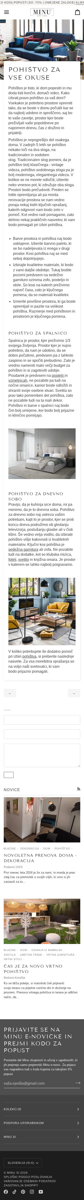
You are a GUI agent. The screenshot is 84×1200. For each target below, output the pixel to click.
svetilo (23, 560)
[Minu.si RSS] (78, 788)
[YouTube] (41, 1192)
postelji (58, 375)
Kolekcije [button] (12, 1109)
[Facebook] (6, 1192)
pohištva (29, 656)
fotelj (12, 560)
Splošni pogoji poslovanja (28, 1177)
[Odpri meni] (11, 12)
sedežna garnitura (23, 549)
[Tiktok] (14, 1192)
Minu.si (13, 1172)
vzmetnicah (17, 380)
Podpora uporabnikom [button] (24, 1123)
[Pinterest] (23, 1192)
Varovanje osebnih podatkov (30, 1181)
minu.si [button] (10, 1137)
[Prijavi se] (76, 1083)
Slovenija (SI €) (21, 1163)
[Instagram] (32, 1192)
